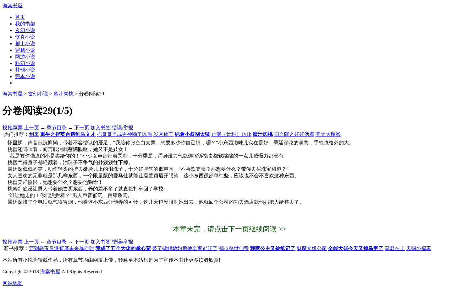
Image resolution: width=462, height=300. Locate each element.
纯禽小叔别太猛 (192, 134)
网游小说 (25, 56)
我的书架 (25, 23)
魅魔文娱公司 (312, 248)
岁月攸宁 (163, 134)
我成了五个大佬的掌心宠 (123, 248)
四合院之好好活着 (294, 134)
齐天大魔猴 (328, 134)
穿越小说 (25, 50)
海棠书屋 (13, 5)
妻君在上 (395, 248)
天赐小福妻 (418, 248)
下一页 (81, 127)
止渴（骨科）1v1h (231, 134)
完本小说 (25, 76)
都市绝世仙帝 (234, 248)
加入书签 (101, 127)
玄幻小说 (25, 30)
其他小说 (25, 69)
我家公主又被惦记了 (272, 248)
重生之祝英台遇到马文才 (68, 134)
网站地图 (13, 283)
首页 (20, 17)
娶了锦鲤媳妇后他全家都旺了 (184, 248)
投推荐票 (13, 127)
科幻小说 (25, 63)
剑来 (34, 134)
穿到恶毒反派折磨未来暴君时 (61, 248)
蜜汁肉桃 (63, 93)
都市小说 (25, 43)
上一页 (31, 127)
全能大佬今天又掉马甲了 (355, 248)
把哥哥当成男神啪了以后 (124, 134)
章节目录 (57, 127)
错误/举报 (122, 127)
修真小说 (25, 37)
